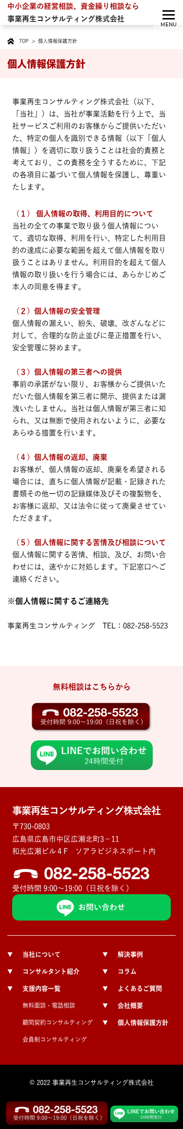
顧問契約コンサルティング (57, 1022)
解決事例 (122, 954)
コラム (119, 971)
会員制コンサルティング (54, 1039)
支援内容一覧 (34, 988)
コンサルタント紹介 (43, 971)
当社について (34, 954)
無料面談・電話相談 (48, 1005)
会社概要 (122, 1005)
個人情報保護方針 (135, 1022)
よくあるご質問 (132, 988)
